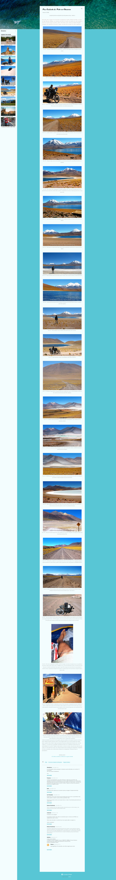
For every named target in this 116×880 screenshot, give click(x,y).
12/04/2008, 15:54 (56, 794)
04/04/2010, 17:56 (55, 812)
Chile (46, 762)
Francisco (49, 778)
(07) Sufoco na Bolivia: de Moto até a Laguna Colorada (62, 756)
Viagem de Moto (66, 762)
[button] (81, 9)
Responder (49, 775)
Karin (48, 788)
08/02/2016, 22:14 (57, 844)
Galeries (69, 876)
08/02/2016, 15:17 (54, 837)
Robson (52, 844)
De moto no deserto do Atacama (55, 762)
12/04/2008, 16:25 (58, 805)
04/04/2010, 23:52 (58, 826)
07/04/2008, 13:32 (55, 767)
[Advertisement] (89, 24)
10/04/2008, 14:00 (52, 788)
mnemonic (49, 812)
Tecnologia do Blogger (67, 874)
